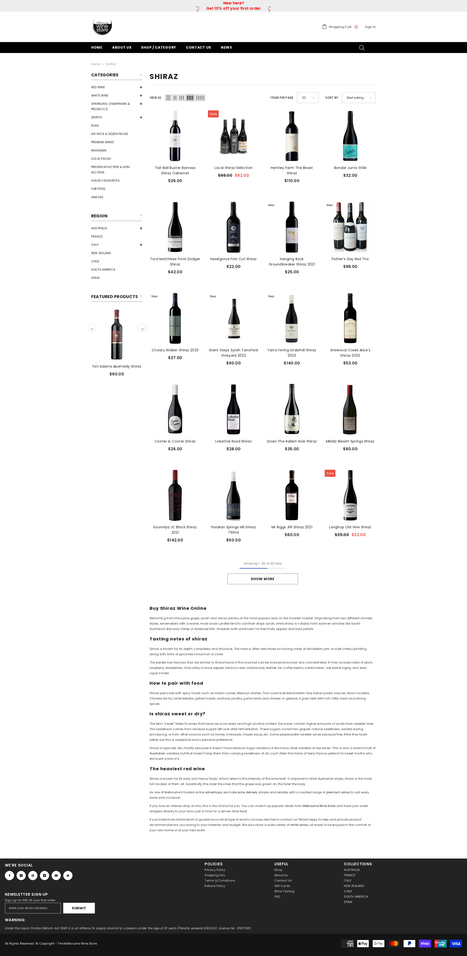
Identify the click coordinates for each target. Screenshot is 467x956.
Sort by (331, 98)
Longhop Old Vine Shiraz (350, 527)
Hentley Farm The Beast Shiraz (292, 170)
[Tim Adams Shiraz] (116, 334)
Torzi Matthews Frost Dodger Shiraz (175, 262)
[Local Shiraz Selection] (233, 135)
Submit (79, 908)
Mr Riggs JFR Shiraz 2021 (291, 527)
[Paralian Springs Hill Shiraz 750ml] (233, 495)
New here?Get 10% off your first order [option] (233, 5)
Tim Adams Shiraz (116, 366)
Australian (157, 753)
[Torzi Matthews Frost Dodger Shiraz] (175, 227)
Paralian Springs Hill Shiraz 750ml (233, 530)
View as (156, 98)
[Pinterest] (32, 875)
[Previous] (198, 6)
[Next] (269, 6)
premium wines (338, 792)
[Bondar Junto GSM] (350, 135)
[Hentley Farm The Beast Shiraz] (291, 135)
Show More (262, 578)
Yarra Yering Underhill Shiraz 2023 (291, 353)
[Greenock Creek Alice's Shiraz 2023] (350, 318)
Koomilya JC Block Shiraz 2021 (175, 530)
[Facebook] (9, 875)
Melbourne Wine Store (319, 806)
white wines (299, 825)
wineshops (213, 792)
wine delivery (247, 792)
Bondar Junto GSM (350, 167)
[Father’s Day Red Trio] (350, 227)
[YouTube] (56, 875)
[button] (116, 87)
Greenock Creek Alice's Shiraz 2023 (350, 353)
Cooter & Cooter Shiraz (175, 441)
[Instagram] (21, 875)
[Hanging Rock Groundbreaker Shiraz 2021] (291, 227)
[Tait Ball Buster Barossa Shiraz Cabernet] (175, 135)
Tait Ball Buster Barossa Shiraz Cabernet (175, 170)
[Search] (362, 48)
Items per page (281, 98)
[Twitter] (67, 875)
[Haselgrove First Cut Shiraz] (233, 227)
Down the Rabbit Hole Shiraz (292, 441)
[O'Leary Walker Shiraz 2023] (175, 318)
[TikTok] (44, 875)
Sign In (370, 27)
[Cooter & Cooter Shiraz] (175, 409)
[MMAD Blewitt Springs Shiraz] (350, 409)
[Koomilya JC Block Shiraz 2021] (175, 495)
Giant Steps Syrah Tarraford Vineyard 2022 (233, 353)
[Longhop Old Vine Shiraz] (350, 495)
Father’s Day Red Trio (350, 259)
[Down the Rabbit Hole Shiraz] (291, 409)
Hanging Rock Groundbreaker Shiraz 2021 (292, 262)
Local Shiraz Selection (233, 167)
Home (95, 64)
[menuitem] (116, 87)
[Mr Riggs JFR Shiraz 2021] (291, 495)
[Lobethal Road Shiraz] (233, 409)
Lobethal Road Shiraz (233, 441)
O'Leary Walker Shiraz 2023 (175, 350)
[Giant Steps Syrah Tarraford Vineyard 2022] (233, 318)
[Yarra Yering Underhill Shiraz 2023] (291, 318)
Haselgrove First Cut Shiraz (233, 259)
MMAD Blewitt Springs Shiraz (350, 441)
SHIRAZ (111, 64)
